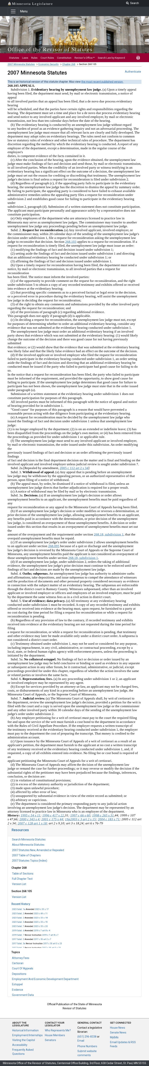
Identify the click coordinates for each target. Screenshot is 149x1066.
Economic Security (48, 64)
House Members (55, 1035)
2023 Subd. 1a (18, 909)
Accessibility (19, 1044)
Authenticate (133, 71)
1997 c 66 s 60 (80, 815)
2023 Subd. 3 (18, 922)
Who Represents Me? (58, 1030)
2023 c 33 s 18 (41, 918)
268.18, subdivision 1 (109, 534)
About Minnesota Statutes (28, 844)
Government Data (23, 994)
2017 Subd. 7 (18, 948)
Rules (34, 57)
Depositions (19, 973)
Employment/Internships (27, 1035)
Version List (19, 884)
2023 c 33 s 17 (42, 909)
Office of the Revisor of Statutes (50, 49)
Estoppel (17, 984)
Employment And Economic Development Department (45, 979)
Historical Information (25, 1030)
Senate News (118, 1032)
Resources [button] (20, 830)
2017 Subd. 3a (18, 943)
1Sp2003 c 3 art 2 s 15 (80, 819)
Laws (25, 57)
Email (80, 1040)
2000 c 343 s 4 (29, 819)
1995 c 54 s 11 (30, 815)
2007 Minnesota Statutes (21, 64)
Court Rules (47, 57)
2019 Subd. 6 (18, 930)
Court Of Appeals (22, 968)
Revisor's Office (83, 57)
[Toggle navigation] (13, 11)
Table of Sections (22, 873)
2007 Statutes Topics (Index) (29, 860)
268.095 (53, 546)
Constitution (64, 57)
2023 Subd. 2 (18, 913)
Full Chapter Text (22, 878)
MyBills (114, 1037)
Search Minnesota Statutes (29, 839)
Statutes (14, 57)
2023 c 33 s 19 (41, 922)
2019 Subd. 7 (18, 935)
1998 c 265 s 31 (103, 815)
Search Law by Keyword (111, 57)
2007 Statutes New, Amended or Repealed (38, 850)
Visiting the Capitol (23, 1040)
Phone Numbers (87, 1046)
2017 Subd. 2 (18, 939)
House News (117, 1027)
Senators (50, 1040)
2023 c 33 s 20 (41, 926)
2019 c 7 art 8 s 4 (42, 930)
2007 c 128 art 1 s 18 (32, 823)
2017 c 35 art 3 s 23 (52, 943)
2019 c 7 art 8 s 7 (50, 935)
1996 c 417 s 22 (53, 815)
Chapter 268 (68, 64)
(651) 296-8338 (86, 1036)
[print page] (138, 58)
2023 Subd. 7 (18, 926)
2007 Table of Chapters (26, 855)
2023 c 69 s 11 (41, 913)
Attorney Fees (20, 958)
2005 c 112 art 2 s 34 (74, 468)
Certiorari (17, 963)
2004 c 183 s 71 (109, 819)
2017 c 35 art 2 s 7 (42, 939)
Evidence (17, 989)
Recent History (20, 903)
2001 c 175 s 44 (52, 819)
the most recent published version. (102, 81)
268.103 (70, 242)
